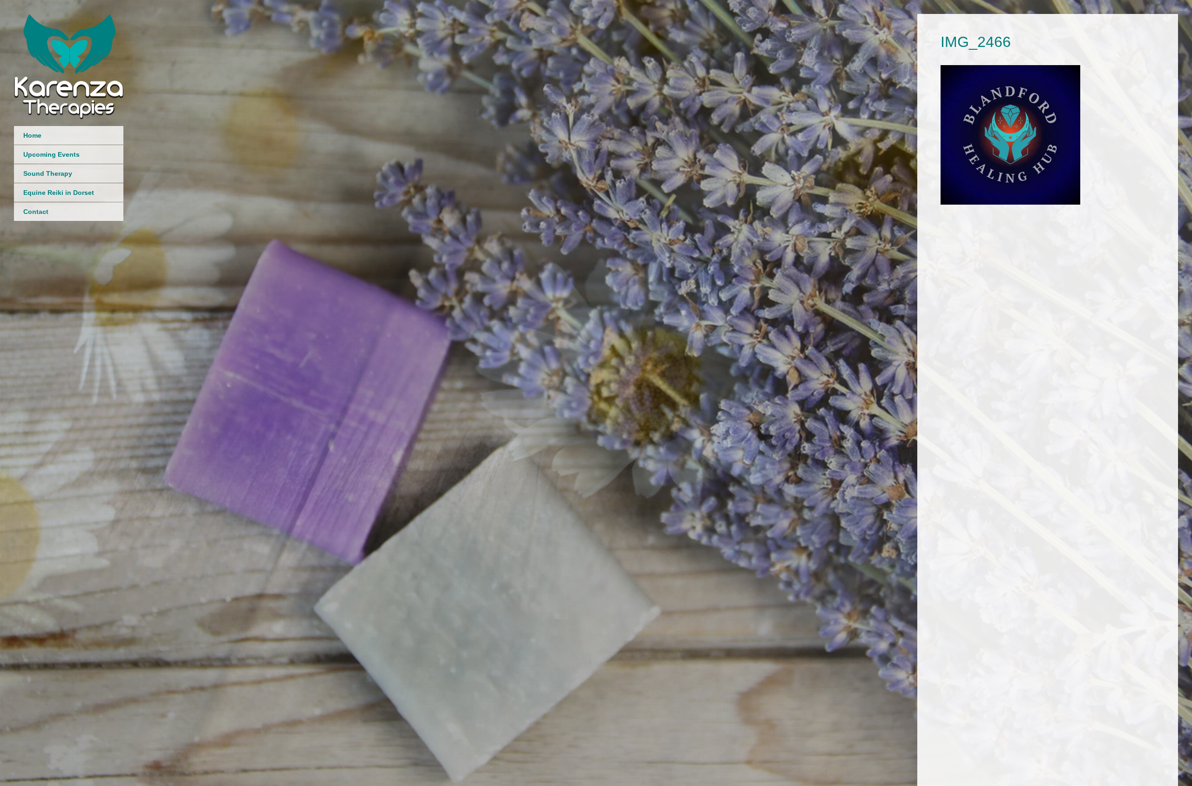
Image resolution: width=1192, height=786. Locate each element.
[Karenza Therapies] (68, 106)
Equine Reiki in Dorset (58, 192)
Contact (35, 211)
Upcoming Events (51, 154)
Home (32, 135)
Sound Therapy (47, 173)
